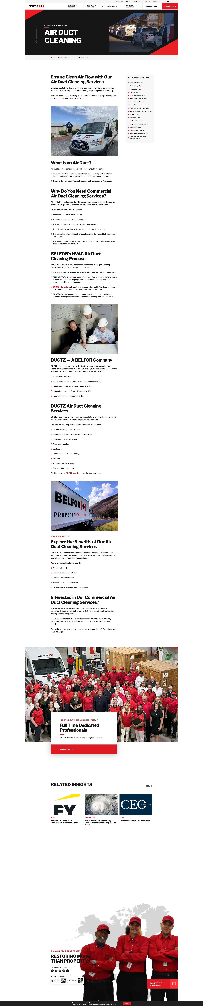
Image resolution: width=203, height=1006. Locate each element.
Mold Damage (134, 92)
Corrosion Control (135, 117)
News (53, 817)
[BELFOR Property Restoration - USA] (36, 6)
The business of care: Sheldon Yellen (135, 821)
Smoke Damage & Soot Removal (139, 105)
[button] (167, 1)
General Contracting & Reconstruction (141, 111)
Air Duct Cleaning (135, 114)
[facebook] (52, 970)
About (128, 1)
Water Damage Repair (136, 86)
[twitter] (56, 970)
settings (114, 1004)
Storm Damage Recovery (137, 95)
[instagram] (60, 970)
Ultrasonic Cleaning (135, 127)
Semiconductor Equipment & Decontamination (138, 137)
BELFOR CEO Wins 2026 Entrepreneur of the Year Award (64, 822)
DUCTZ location (73, 473)
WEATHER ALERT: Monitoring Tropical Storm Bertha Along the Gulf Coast (100, 823)
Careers (137, 1)
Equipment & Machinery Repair (139, 124)
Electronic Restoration (136, 121)
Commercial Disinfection (137, 130)
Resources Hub (151, 6)
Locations (119, 1)
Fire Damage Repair (135, 89)
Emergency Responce (136, 82)
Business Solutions (130, 6)
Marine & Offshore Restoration (139, 133)
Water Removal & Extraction (138, 98)
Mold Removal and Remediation (139, 108)
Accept (126, 1003)
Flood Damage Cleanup (137, 102)
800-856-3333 (156, 985)
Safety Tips (90, 817)
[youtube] (63, 970)
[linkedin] (67, 970)
